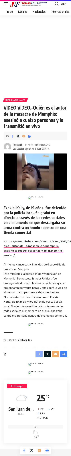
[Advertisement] (35, 52)
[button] (7, 4)
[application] (35, 250)
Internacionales (15, 100)
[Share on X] (18, 136)
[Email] (23, 136)
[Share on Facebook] (12, 136)
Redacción (17, 144)
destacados (25, 340)
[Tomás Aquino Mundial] (28, 4)
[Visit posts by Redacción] (7, 147)
